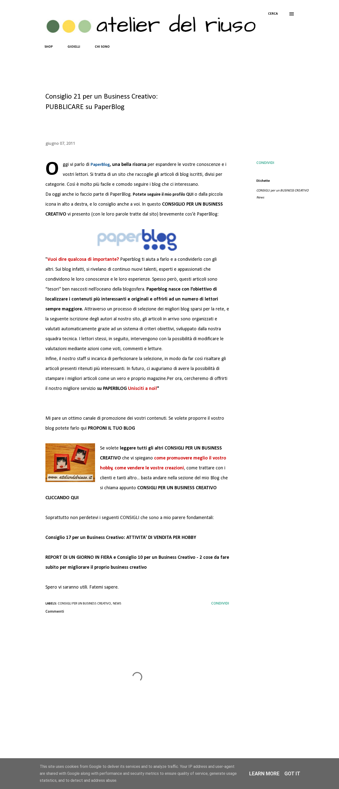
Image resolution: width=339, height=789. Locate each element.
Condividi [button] (265, 162)
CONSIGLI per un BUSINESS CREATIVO (282, 190)
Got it (292, 774)
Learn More (264, 774)
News (260, 197)
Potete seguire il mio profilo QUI (164, 194)
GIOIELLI (74, 47)
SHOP (48, 47)
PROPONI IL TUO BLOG (111, 428)
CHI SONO (102, 47)
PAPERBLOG (115, 388)
